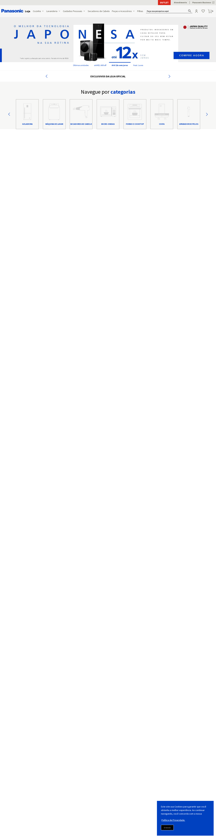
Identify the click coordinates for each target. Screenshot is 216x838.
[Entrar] (196, 11)
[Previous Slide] (47, 76)
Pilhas (140, 11)
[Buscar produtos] (190, 10)
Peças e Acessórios (122, 11)
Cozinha (37, 11)
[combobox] (169, 11)
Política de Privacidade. (173, 820)
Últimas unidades (81, 65)
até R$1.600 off (100, 65)
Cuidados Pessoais (72, 11)
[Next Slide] (169, 76)
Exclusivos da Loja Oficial (108, 76)
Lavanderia (51, 11)
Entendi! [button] (167, 827)
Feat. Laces (138, 65)
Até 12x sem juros (120, 65)
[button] (169, 11)
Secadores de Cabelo (99, 11)
